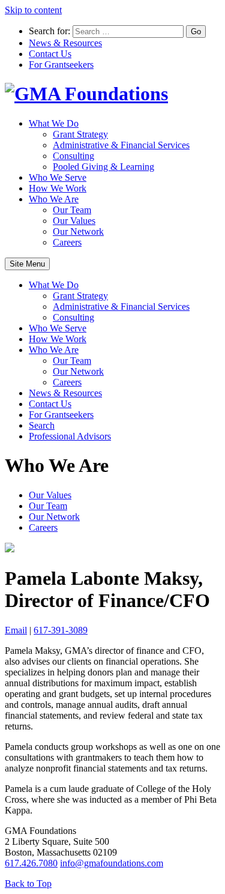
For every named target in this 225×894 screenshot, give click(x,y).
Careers (67, 242)
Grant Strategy (80, 134)
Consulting (73, 156)
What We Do (54, 123)
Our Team (72, 210)
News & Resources (65, 43)
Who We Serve (57, 177)
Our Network (78, 231)
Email (16, 630)
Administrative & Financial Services (121, 145)
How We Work (57, 188)
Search (42, 425)
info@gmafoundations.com (111, 863)
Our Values (74, 221)
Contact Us (50, 54)
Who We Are (54, 199)
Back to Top (28, 883)
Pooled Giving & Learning (103, 167)
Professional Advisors (70, 436)
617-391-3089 (61, 630)
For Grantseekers (61, 64)
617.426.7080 (31, 863)
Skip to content (33, 10)
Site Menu (27, 263)
